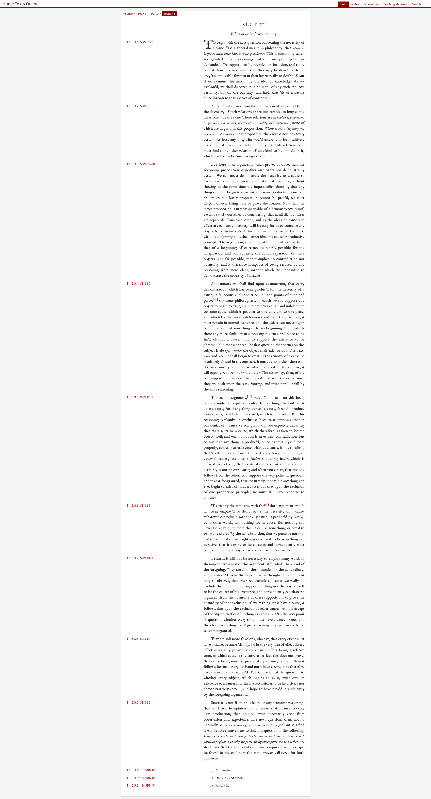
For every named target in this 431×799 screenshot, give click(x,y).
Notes (355, 4)
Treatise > (129, 13)
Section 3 (169, 13)
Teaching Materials (395, 4)
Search (416, 4)
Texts (343, 4)
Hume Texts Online (20, 3)
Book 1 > (143, 13)
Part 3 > (156, 13)
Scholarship (371, 4)
